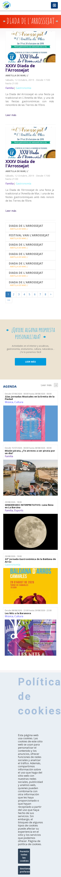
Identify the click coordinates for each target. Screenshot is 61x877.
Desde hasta (28, 393)
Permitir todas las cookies (24, 856)
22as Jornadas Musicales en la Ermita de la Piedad (29, 397)
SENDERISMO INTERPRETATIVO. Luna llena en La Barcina (29, 506)
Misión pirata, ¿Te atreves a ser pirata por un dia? (30, 452)
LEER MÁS (30, 361)
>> (8, 300)
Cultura (18, 402)
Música (9, 402)
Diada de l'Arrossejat (26, 225)
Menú (54, 5)
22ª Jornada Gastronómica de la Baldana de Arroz (30, 560)
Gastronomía (12, 564)
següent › (56, 385)
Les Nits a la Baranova (18, 613)
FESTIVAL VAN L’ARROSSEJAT (29, 235)
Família (9, 456)
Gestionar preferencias (25, 870)
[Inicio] (15, 5)
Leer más (10, 115)
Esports (18, 510)
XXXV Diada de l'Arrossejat (20, 68)
